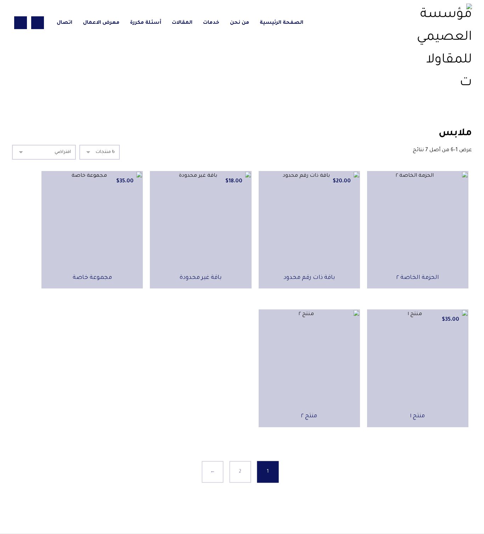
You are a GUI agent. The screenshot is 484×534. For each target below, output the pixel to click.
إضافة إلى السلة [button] (305, 302)
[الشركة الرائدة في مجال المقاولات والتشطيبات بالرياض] (443, 49)
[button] (37, 22)
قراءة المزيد (414, 302)
